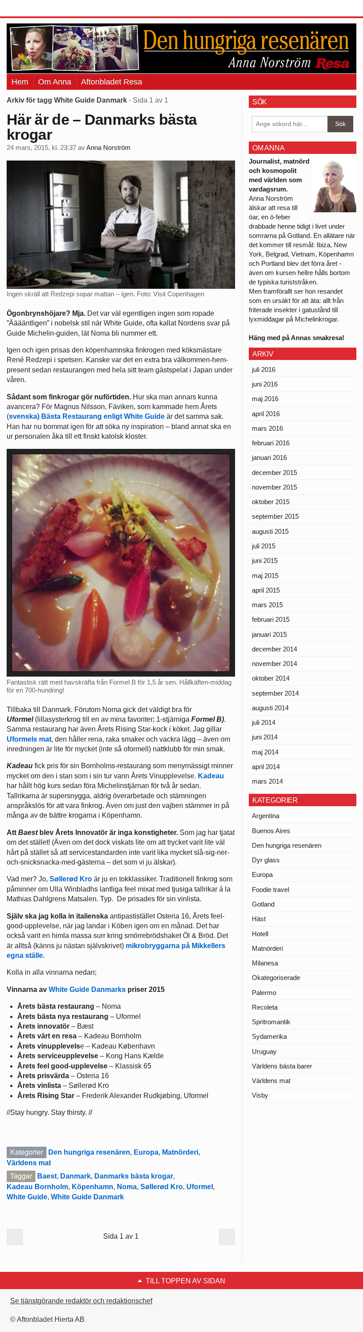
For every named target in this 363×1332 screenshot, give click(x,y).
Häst (259, 918)
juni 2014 (265, 737)
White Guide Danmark (87, 1197)
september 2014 (275, 693)
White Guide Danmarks (87, 989)
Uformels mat (29, 739)
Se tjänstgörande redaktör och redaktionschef (81, 1301)
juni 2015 (265, 560)
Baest (47, 1176)
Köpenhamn (92, 1186)
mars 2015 (267, 605)
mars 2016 (267, 428)
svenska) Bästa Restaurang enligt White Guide (87, 416)
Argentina (265, 815)
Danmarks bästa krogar (133, 1176)
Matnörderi (180, 1152)
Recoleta (265, 1007)
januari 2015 (269, 634)
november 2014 (274, 663)
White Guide (27, 1197)
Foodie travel (270, 889)
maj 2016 (265, 398)
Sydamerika (269, 1036)
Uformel (199, 1186)
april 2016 (266, 413)
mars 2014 (267, 781)
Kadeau (211, 776)
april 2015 (266, 590)
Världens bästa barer (282, 1066)
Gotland (263, 904)
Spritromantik (271, 1022)
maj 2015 (265, 575)
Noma (127, 1186)
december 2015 (274, 472)
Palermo (264, 992)
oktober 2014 (271, 678)
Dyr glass (266, 860)
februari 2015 (271, 619)
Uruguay (264, 1051)
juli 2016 (263, 369)
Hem (20, 81)
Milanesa (265, 963)
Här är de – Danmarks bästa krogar (102, 127)
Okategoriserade (276, 977)
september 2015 (275, 516)
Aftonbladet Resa (111, 81)
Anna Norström (108, 147)
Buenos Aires (271, 830)
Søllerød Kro (71, 879)
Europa (146, 1152)
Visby (260, 1095)
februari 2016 (271, 443)
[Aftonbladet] (40, 9)
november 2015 (274, 487)
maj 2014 (265, 752)
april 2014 (266, 766)
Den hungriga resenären (89, 1152)
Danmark (75, 1176)
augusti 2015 (270, 531)
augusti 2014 (270, 708)
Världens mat (29, 1163)
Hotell (260, 934)
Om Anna (54, 81)
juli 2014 (263, 722)
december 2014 (274, 649)
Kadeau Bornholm (37, 1186)
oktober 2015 (271, 501)
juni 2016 (265, 384)
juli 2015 (263, 546)
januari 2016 (269, 457)
